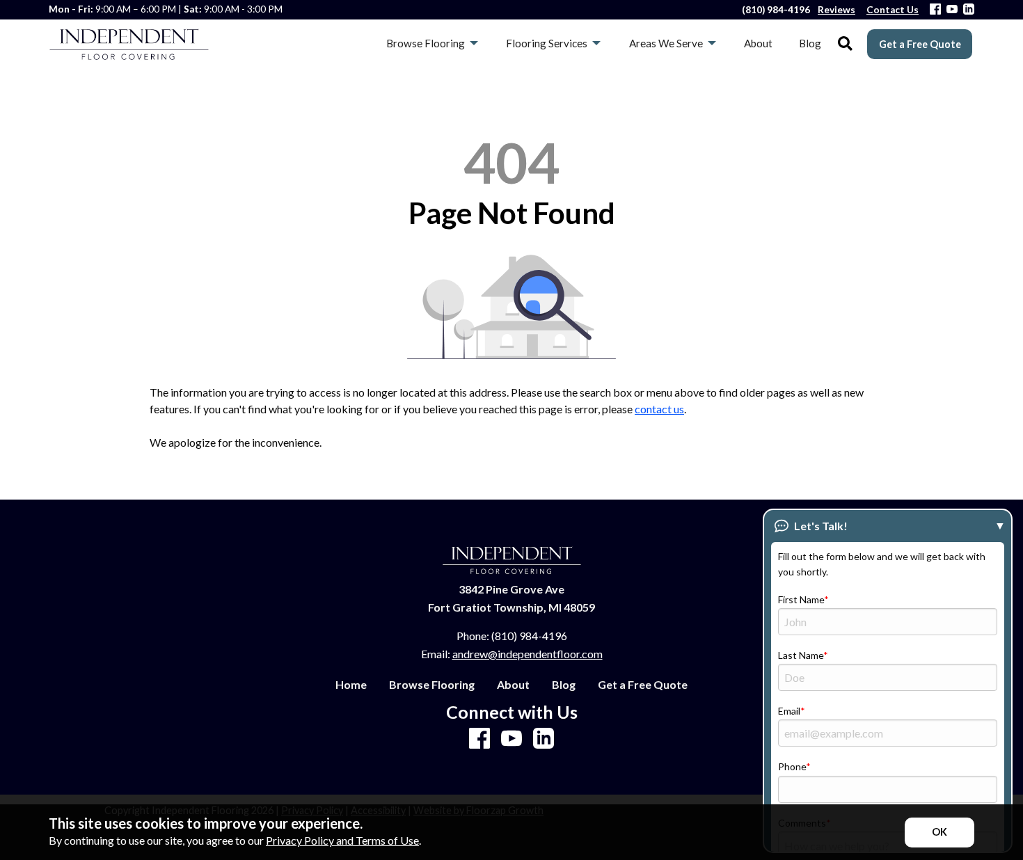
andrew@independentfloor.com (527, 653)
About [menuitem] (758, 43)
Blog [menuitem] (810, 43)
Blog (564, 684)
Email (789, 711)
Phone (792, 766)
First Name (801, 599)
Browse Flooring (432, 684)
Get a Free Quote (920, 44)
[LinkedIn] (968, 10)
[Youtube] (952, 10)
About (513, 684)
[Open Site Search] (845, 44)
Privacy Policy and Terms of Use (342, 840)
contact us (659, 408)
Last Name (800, 655)
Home (351, 684)
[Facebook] (935, 10)
